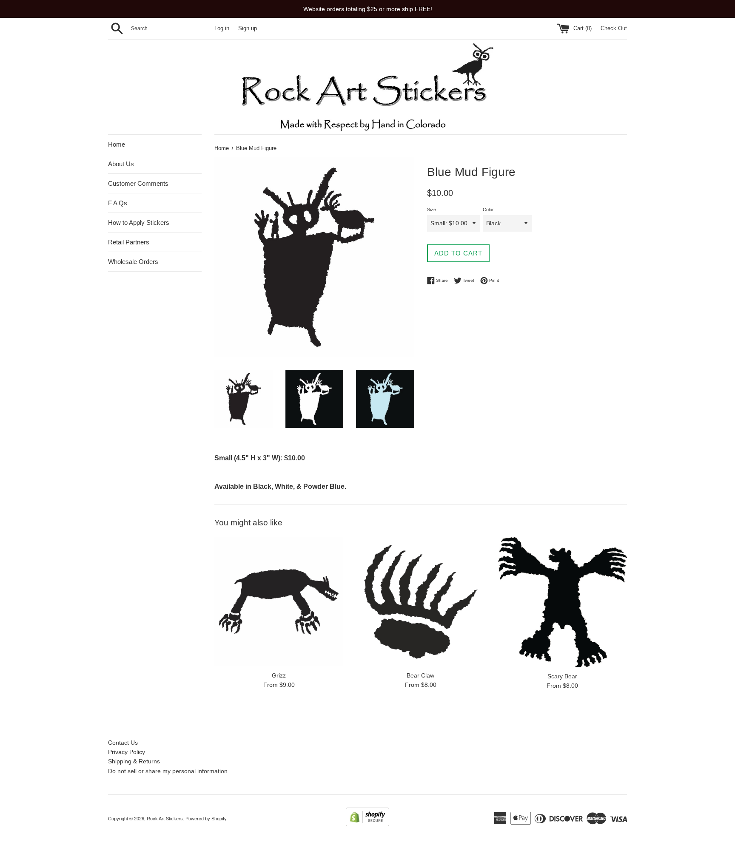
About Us (121, 163)
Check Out (614, 28)
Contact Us (123, 742)
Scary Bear (562, 676)
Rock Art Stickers (165, 818)
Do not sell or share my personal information (168, 771)
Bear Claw (420, 675)
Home (116, 144)
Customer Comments (138, 183)
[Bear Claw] (420, 601)
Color (488, 209)
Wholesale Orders (133, 261)
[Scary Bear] (562, 602)
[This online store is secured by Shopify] (367, 824)
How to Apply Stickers (138, 222)
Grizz (279, 675)
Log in (221, 28)
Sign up (247, 28)
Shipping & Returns (134, 761)
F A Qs (117, 203)
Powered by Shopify (206, 818)
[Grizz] (278, 601)
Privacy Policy (126, 751)
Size (431, 209)
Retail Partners (128, 242)
